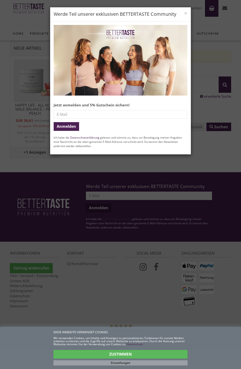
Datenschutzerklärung (84, 138)
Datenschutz (135, 344)
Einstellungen (120, 363)
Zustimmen (120, 354)
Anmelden (66, 126)
